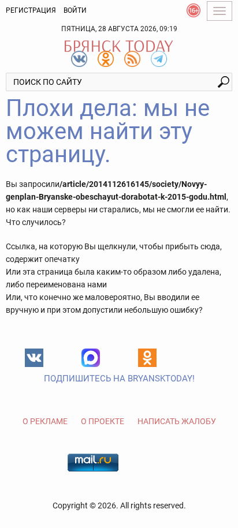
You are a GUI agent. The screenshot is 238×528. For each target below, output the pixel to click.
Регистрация (31, 10)
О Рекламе (45, 421)
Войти (75, 10)
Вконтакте (34, 358)
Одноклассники (147, 358)
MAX (90, 358)
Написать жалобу (176, 421)
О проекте (102, 421)
